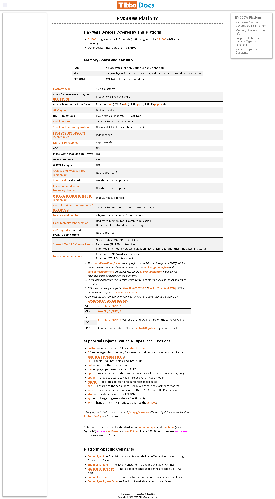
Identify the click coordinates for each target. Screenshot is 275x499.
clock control (61, 98)
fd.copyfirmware (139, 412)
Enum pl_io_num (98, 464)
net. (110, 104)
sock (90, 390)
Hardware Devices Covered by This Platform (251, 24)
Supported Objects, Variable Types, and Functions (248, 41)
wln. (125, 104)
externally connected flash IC (106, 356)
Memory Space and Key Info (250, 32)
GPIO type (59, 110)
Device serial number (66, 215)
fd (89, 352)
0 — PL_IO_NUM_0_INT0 (162, 288)
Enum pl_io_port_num (101, 468)
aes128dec (131, 431)
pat (90, 369)
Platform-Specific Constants (247, 51)
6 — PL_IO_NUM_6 (109, 311)
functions (168, 427)
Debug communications (68, 256)
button (92, 348)
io (89, 361)
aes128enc (112, 431)
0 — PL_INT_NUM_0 (134, 288)
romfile (92, 381)
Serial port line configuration (71, 127)
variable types (147, 427)
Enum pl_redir (96, 456)
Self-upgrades (62, 230)
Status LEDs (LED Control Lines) (73, 244)
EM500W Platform (248, 17)
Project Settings (93, 416)
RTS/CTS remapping (65, 142)
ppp (90, 373)
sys (90, 398)
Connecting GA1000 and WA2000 (107, 300)
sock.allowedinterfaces (106, 263)
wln (90, 402)
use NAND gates (144, 328)
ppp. (140, 104)
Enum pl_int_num (98, 477)
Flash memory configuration (70, 223)
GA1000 (161, 39)
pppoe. (158, 104)
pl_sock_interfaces (151, 271)
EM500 (92, 39)
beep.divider (60, 180)
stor (90, 394)
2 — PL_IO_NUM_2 (126, 292)
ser (90, 386)
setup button (136, 348)
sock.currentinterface (101, 271)
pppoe (92, 377)
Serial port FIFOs (63, 121)
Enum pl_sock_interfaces (103, 481)
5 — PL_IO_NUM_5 (109, 319)
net (90, 365)
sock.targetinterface (156, 267)
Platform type (62, 89)
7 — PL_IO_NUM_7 (109, 305)
